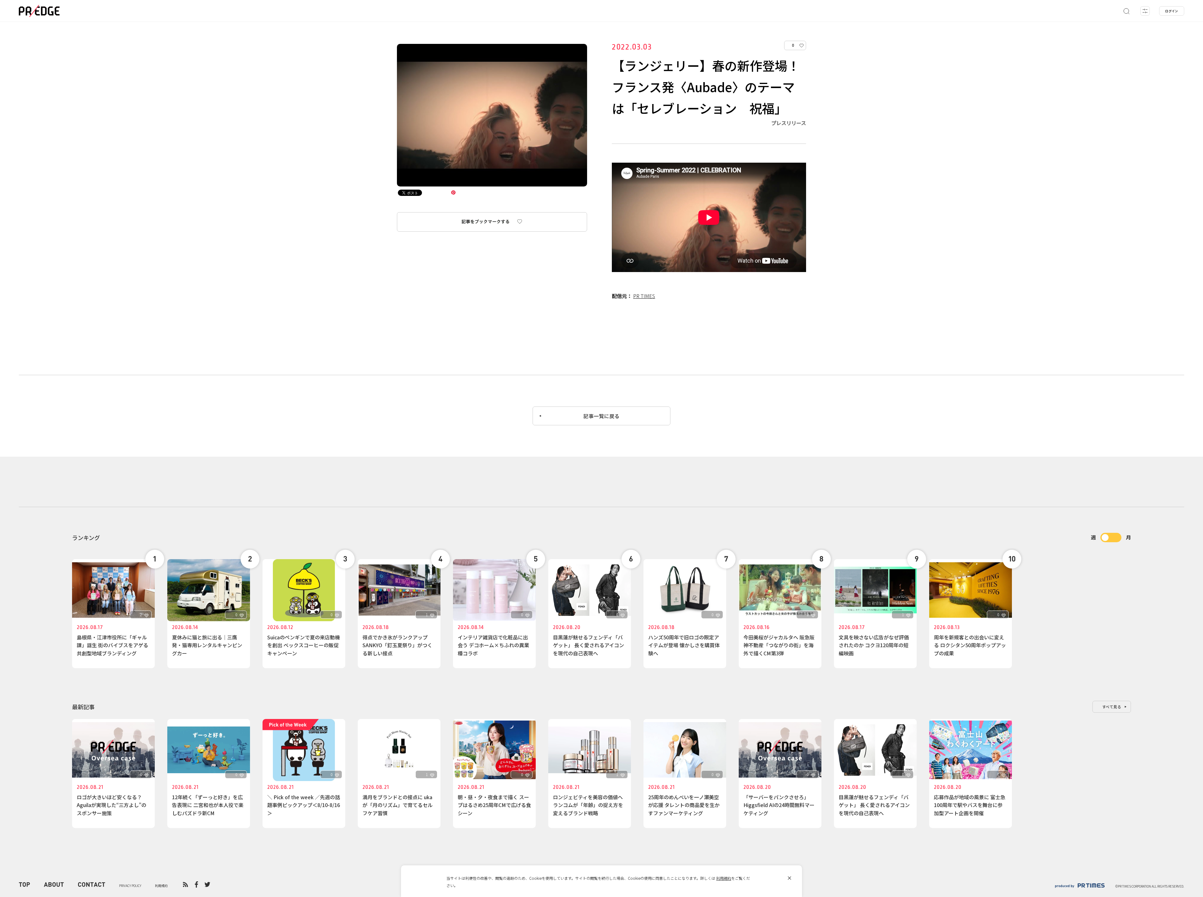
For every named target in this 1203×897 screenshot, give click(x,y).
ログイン (1171, 10)
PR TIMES (644, 296)
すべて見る (1112, 706)
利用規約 (723, 878)
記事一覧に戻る (601, 416)
